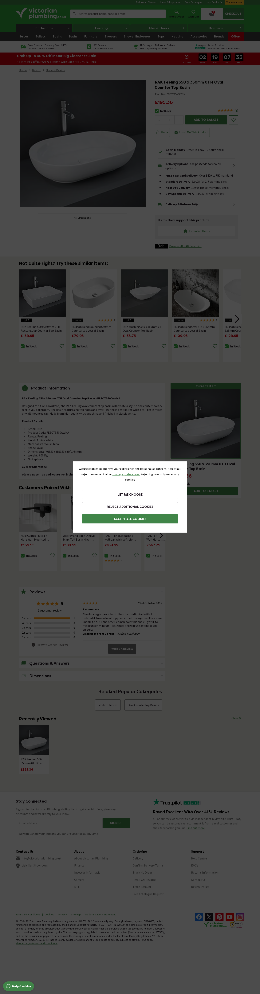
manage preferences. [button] (126, 474)
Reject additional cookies (130, 507)
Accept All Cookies (130, 519)
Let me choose (130, 495)
